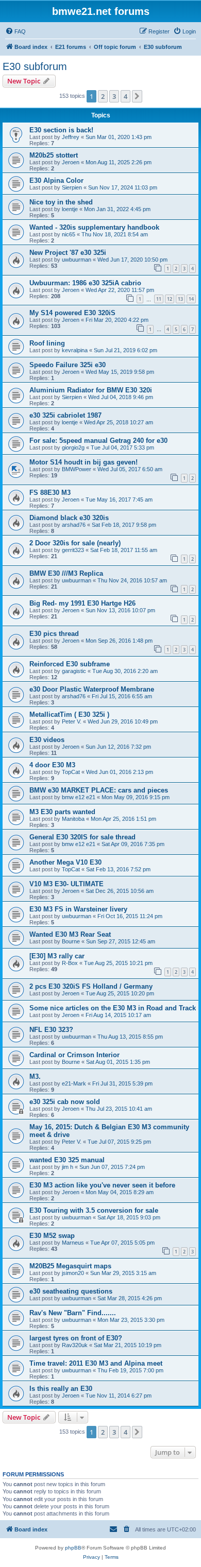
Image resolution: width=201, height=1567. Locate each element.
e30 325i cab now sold (64, 1102)
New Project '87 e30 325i (67, 252)
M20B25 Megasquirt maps (70, 1266)
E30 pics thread (54, 634)
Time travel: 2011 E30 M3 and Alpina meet (95, 1363)
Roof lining (47, 343)
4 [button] (125, 96)
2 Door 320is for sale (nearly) (75, 543)
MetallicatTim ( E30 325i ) (69, 714)
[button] (137, 96)
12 (169, 299)
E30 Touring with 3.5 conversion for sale (93, 1210)
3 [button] (114, 96)
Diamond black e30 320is (69, 518)
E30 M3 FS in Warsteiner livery (78, 909)
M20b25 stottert (53, 155)
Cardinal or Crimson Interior (74, 1055)
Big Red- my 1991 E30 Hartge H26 (82, 603)
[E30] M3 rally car (57, 956)
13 (180, 299)
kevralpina (75, 350)
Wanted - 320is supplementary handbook (94, 227)
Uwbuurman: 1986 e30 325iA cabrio (85, 283)
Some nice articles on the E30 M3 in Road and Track (112, 1008)
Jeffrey (70, 137)
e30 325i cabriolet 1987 (65, 415)
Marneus (73, 1242)
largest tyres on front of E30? (75, 1338)
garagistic (74, 671)
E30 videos (46, 740)
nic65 (68, 234)
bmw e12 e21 (78, 797)
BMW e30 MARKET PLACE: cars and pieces (98, 790)
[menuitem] (15, 31)
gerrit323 (73, 550)
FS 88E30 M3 (50, 492)
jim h (67, 1167)
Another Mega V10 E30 (65, 862)
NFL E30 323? (51, 1030)
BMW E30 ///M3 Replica (66, 573)
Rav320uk (75, 1345)
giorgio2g (73, 447)
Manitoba (73, 819)
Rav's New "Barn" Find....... (72, 1313)
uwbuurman (76, 259)
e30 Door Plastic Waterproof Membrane (91, 689)
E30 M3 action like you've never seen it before (102, 1185)
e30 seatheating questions (70, 1291)
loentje (70, 209)
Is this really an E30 (60, 1388)
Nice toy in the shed (61, 202)
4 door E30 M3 (52, 765)
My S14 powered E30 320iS (72, 313)
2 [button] (103, 96)
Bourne (71, 941)
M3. (35, 1076)
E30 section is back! (61, 130)
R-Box (70, 963)
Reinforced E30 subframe (69, 664)
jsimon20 (73, 1273)
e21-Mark (74, 1083)
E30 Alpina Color (56, 180)
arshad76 (74, 525)
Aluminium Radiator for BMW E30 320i (90, 390)
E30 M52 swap (52, 1235)
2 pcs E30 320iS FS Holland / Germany (91, 986)
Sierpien (72, 187)
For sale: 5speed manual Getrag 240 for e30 (98, 440)
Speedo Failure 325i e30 (67, 365)
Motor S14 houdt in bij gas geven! (83, 462)
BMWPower (76, 469)
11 (158, 299)
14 (191, 299)
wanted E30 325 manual (67, 1160)
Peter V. (71, 721)
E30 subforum (35, 66)
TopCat (71, 772)
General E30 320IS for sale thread (82, 837)
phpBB (73, 1548)
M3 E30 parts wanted (62, 812)
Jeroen (70, 162)
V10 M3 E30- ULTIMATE (66, 884)
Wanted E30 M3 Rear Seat (70, 934)
